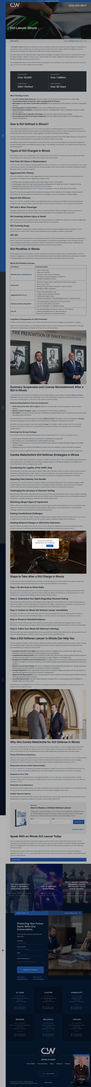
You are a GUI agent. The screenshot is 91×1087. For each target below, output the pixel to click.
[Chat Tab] (45, 543)
